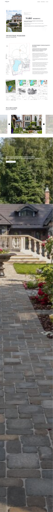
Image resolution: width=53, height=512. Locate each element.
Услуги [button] (47, 1)
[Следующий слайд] (44, 124)
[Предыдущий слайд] (9, 124)
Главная (38, 1)
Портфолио (43, 1)
